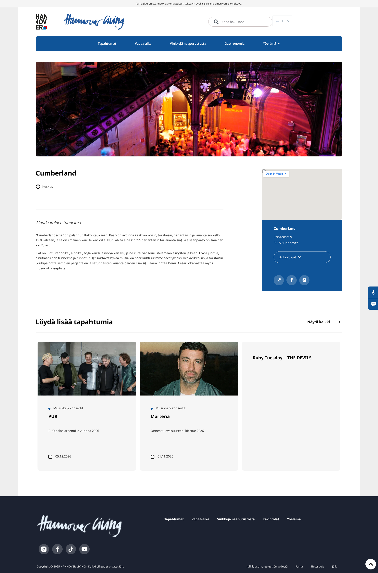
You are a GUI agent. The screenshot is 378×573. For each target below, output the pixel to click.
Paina (299, 566)
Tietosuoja (317, 566)
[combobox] (240, 22)
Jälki (334, 566)
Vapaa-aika (200, 519)
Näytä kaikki (318, 321)
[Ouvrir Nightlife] (278, 43)
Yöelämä (294, 519)
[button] (339, 321)
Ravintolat (271, 519)
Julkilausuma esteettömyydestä (267, 566)
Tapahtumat (174, 519)
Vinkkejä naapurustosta (236, 519)
